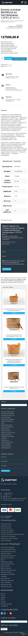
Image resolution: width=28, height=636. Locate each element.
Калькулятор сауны (6, 526)
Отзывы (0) (17, 161)
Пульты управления (6, 443)
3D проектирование (6, 540)
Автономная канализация (7, 411)
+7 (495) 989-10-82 (7, 493)
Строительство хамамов (7, 530)
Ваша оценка (6, 242)
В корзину (8, 58)
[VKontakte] (2, 613)
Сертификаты (4, 606)
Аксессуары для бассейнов (7, 413)
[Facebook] (5, 613)
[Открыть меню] (25, 2)
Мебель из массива (5, 430)
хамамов (19, 279)
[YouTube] (10, 613)
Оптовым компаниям (6, 604)
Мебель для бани (5, 428)
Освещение (3, 438)
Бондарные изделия (6, 417)
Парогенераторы (5, 440)
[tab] (7, 161)
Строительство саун (6, 524)
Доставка (3, 602)
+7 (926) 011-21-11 (7, 495)
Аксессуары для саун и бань (7, 415)
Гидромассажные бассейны (7, 419)
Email (4, 256)
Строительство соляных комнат (9, 538)
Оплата (2, 599)
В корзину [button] (14, 313)
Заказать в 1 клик (19, 59)
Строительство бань (6, 528)
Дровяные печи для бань (7, 421)
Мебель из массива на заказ (8, 432)
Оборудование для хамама (7, 436)
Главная (3, 20)
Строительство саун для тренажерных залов (12, 534)
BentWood (8, 66)
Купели (7, 20)
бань (24, 279)
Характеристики (7, 161)
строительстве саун (9, 279)
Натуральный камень (6, 434)
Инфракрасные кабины (6, 425)
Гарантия (3, 597)
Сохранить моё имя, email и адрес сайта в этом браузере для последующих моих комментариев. (13, 262)
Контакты (3, 593)
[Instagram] (8, 613)
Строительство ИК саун (7, 532)
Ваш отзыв (6, 244)
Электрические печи (6, 447)
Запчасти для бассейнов (7, 426)
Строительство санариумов (8, 536)
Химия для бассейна (6, 445)
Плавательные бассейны (7, 442)
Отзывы (3, 595)
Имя (4, 252)
